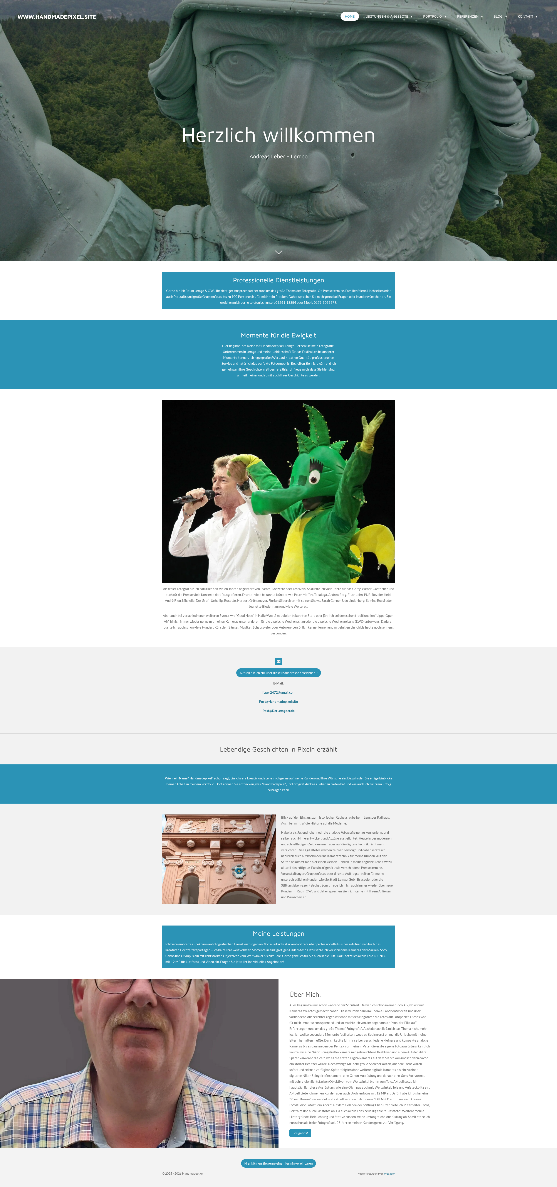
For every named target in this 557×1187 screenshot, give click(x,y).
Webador (389, 1173)
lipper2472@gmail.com (278, 692)
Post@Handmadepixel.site (278, 701)
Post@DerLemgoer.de (279, 711)
